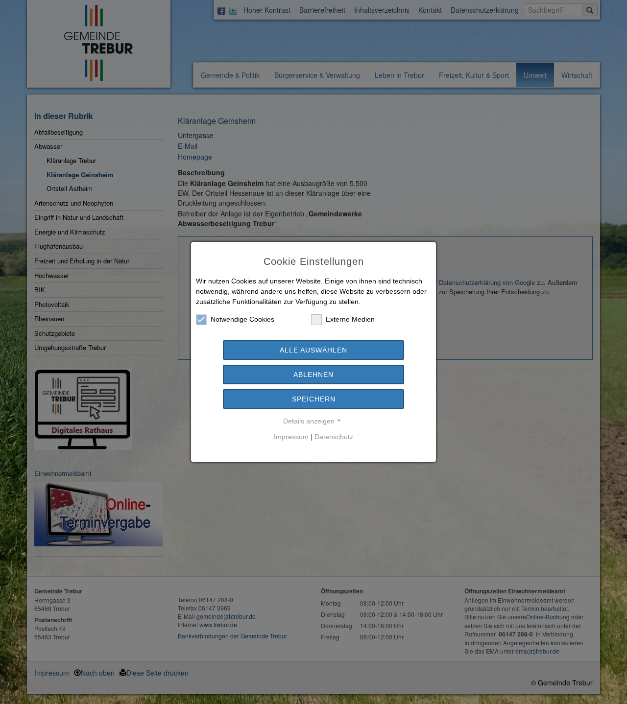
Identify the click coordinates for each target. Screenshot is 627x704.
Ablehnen (313, 374)
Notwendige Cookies (242, 319)
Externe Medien (350, 319)
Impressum (291, 437)
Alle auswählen (313, 350)
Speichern (314, 399)
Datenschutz (333, 437)
